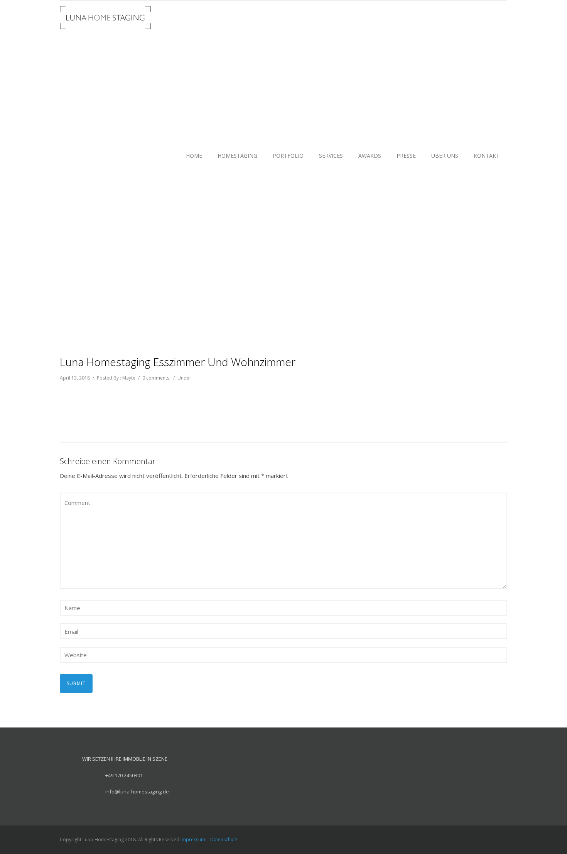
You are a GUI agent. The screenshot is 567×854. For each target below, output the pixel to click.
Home (194, 155)
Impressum (193, 839)
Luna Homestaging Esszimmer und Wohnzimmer (177, 361)
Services (331, 155)
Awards (369, 155)
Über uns (444, 155)
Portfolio (288, 155)
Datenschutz (223, 839)
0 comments (155, 378)
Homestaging (237, 155)
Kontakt (487, 155)
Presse (406, 155)
